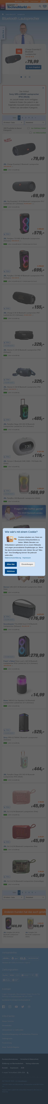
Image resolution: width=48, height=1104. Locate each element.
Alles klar (11, 564)
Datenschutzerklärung (13, 558)
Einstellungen (27, 564)
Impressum (26, 558)
